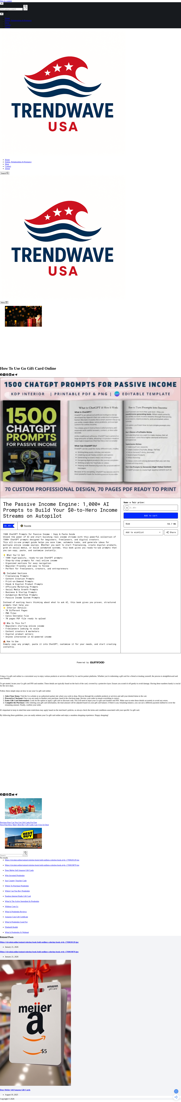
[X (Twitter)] (4, 375)
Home (7, 160)
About (7, 169)
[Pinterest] (7, 375)
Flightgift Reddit (11, 927)
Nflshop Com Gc (11, 906)
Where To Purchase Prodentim (17, 886)
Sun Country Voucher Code (16, 881)
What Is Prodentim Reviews (16, 912)
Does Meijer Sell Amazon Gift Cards (19, 870)
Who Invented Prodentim (15, 875)
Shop (7, 164)
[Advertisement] (90, 346)
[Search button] (25, 854)
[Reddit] (13, 375)
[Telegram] (16, 375)
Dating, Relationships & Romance (18, 162)
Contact (8, 166)
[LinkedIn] (10, 375)
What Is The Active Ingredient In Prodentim (22, 901)
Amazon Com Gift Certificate (16, 917)
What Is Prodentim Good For (16, 922)
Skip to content (6, 1)
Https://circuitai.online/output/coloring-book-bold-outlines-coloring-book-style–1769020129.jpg (42, 860)
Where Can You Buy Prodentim (17, 891)
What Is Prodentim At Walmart (17, 932)
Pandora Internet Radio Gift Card (18, 896)
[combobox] (11, 855)
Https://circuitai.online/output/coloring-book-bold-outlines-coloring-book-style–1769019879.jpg (42, 865)
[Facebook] (1, 375)
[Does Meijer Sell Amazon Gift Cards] (35, 1085)
